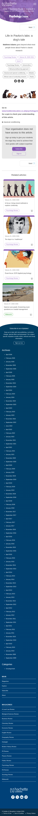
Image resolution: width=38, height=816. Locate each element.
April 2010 (9, 643)
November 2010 (11, 636)
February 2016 (10, 540)
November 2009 (11, 654)
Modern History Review (9, 746)
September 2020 (11, 461)
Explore (4, 686)
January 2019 (10, 490)
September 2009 (11, 658)
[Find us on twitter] (17, 797)
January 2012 (10, 615)
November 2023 (11, 401)
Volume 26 (29, 9)
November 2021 (11, 440)
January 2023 (10, 415)
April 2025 (9, 372)
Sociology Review (7, 774)
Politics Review (6, 760)
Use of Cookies (19, 813)
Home (5, 9)
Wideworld (5, 779)
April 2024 (9, 390)
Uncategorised (10, 668)
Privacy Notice (31, 813)
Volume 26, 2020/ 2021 (27, 57)
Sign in (19, 153)
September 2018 (11, 497)
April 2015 (9, 554)
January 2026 (10, 361)
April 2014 (9, 572)
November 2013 (11, 583)
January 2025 (10, 379)
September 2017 (11, 515)
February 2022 (10, 433)
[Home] (9, 4)
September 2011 (11, 622)
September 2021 (11, 444)
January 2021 (10, 454)
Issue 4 (6, 11)
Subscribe (19, 149)
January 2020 (10, 472)
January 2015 (10, 561)
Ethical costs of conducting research (15, 76)
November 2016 (11, 529)
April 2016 (9, 536)
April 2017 (9, 519)
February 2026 (10, 358)
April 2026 (9, 354)
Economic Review (7, 728)
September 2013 (11, 586)
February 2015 (10, 558)
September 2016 (11, 533)
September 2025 (11, 369)
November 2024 (11, 383)
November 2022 (11, 419)
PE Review (5, 751)
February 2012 (10, 611)
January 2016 (10, 543)
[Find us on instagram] (26, 797)
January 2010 (10, 651)
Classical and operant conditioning (14, 73)
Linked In (19, 81)
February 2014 (10, 576)
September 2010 (11, 640)
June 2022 (9, 426)
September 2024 (11, 386)
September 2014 (11, 568)
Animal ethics (27, 65)
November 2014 (11, 565)
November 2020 (11, 458)
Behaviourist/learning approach (19, 69)
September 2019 (11, 479)
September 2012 (11, 604)
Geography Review (8, 737)
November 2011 (11, 618)
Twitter (15, 81)
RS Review (5, 770)
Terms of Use (7, 813)
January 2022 (10, 436)
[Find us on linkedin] (21, 797)
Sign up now (19, 343)
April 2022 (9, 429)
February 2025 (10, 376)
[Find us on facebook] (13, 797)
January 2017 (10, 526)
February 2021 (10, 451)
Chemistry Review (7, 723)
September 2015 (11, 551)
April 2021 (9, 447)
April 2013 (9, 590)
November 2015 (11, 547)
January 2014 (10, 579)
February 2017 (10, 522)
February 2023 (10, 411)
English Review (6, 732)
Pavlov (32, 76)
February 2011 (10, 629)
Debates (31, 73)
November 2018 (11, 494)
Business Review (7, 718)
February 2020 (10, 469)
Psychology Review (16, 9)
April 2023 (9, 408)
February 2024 (10, 394)
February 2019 (10, 486)
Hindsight (5, 742)
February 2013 (10, 593)
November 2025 (11, 365)
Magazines (5, 681)
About (4, 695)
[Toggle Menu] (35, 4)
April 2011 (9, 626)
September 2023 (11, 404)
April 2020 (9, 465)
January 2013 (10, 597)
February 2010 (10, 647)
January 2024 (10, 397)
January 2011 (10, 633)
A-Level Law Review (8, 709)
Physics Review (6, 756)
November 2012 (11, 601)
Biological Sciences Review (10, 714)
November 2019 (11, 476)
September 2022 (11, 422)
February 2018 (10, 504)
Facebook (22, 81)
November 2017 (11, 511)
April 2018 (9, 501)
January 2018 (10, 508)
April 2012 (9, 608)
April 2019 (9, 483)
